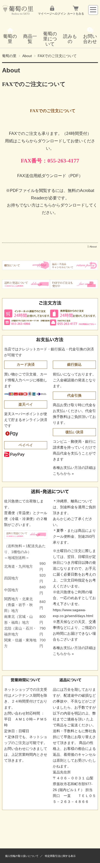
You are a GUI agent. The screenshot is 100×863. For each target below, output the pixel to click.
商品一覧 (30, 39)
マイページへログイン (52, 13)
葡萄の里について (50, 39)
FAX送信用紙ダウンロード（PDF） (50, 176)
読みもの (70, 39)
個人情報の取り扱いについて (21, 856)
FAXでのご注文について (34, 84)
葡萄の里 (10, 39)
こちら (46, 205)
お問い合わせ (90, 39)
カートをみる (75, 13)
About (27, 56)
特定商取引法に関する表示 (60, 856)
